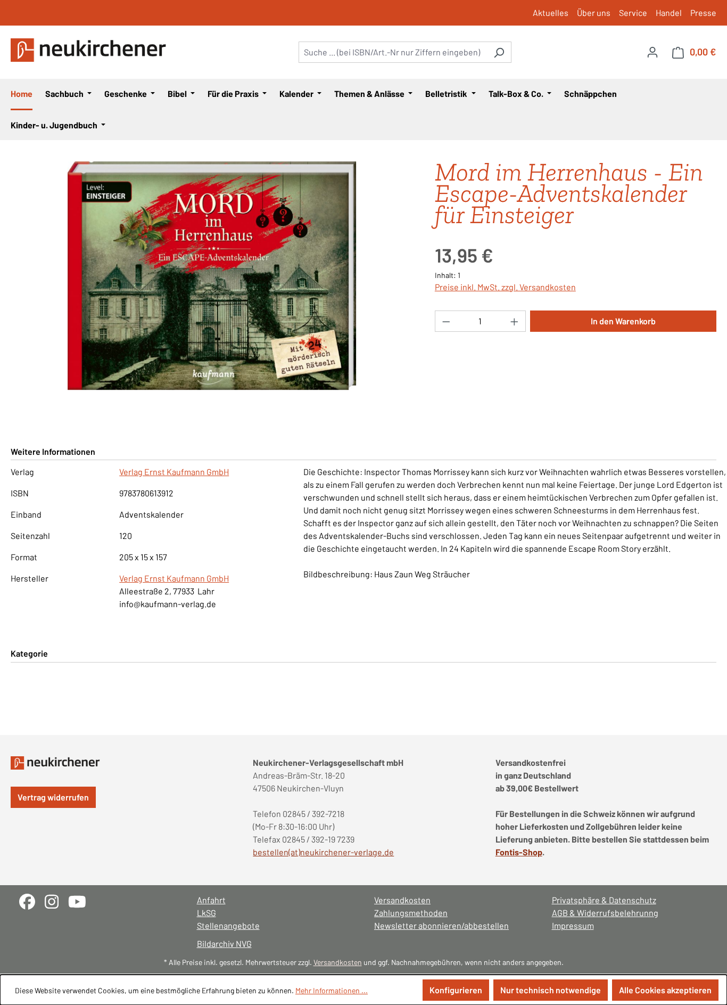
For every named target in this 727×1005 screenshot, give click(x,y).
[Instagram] (56, 900)
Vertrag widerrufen (53, 797)
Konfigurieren (455, 990)
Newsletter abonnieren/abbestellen (441, 925)
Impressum (573, 925)
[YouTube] (81, 900)
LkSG (206, 913)
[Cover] (212, 275)
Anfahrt (211, 900)
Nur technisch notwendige (550, 990)
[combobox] (393, 52)
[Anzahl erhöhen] (514, 321)
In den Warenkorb (623, 321)
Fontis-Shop (518, 852)
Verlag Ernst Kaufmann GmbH (174, 472)
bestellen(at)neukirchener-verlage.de (323, 852)
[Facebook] (32, 900)
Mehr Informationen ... (331, 990)
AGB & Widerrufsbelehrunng (605, 913)
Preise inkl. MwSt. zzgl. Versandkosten (505, 287)
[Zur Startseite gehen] (90, 50)
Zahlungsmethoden (411, 913)
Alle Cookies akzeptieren (665, 990)
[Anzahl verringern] (446, 321)
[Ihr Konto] (652, 51)
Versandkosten (402, 900)
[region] (212, 275)
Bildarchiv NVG (224, 943)
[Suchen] (498, 52)
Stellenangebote (228, 925)
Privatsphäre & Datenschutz (604, 900)
